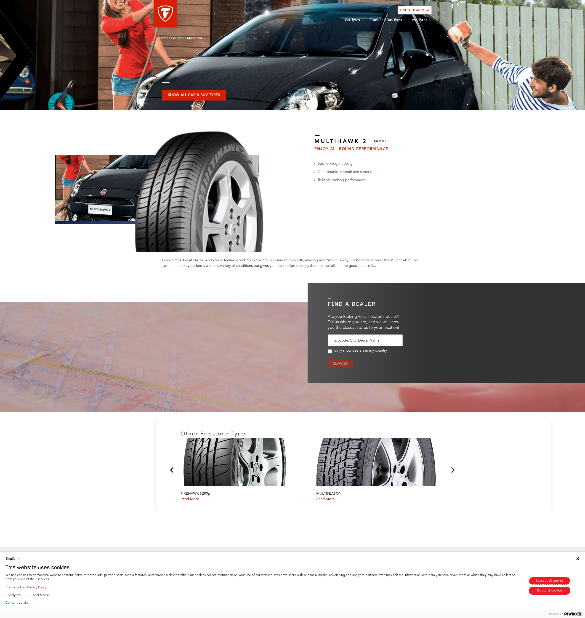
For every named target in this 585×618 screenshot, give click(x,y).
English (12, 558)
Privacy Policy (36, 587)
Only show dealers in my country (360, 351)
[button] (165, 13)
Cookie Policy (15, 587)
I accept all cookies (549, 580)
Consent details (16, 602)
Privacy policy (45, 602)
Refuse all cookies (549, 590)
